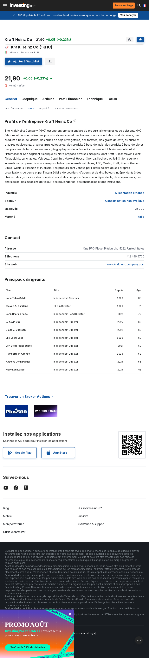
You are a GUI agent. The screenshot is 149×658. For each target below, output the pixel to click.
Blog (6, 508)
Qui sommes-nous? (90, 508)
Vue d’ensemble (14, 108)
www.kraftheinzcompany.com (125, 264)
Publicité (83, 516)
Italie (141, 216)
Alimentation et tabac (129, 192)
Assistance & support (91, 524)
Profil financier (70, 99)
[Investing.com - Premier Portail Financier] (23, 5)
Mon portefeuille (13, 524)
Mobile (7, 516)
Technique (95, 99)
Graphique (30, 99)
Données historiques (66, 108)
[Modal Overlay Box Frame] (37, 634)
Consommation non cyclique (124, 200)
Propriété (44, 108)
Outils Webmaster (14, 532)
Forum (112, 99)
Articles (48, 99)
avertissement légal (84, 633)
